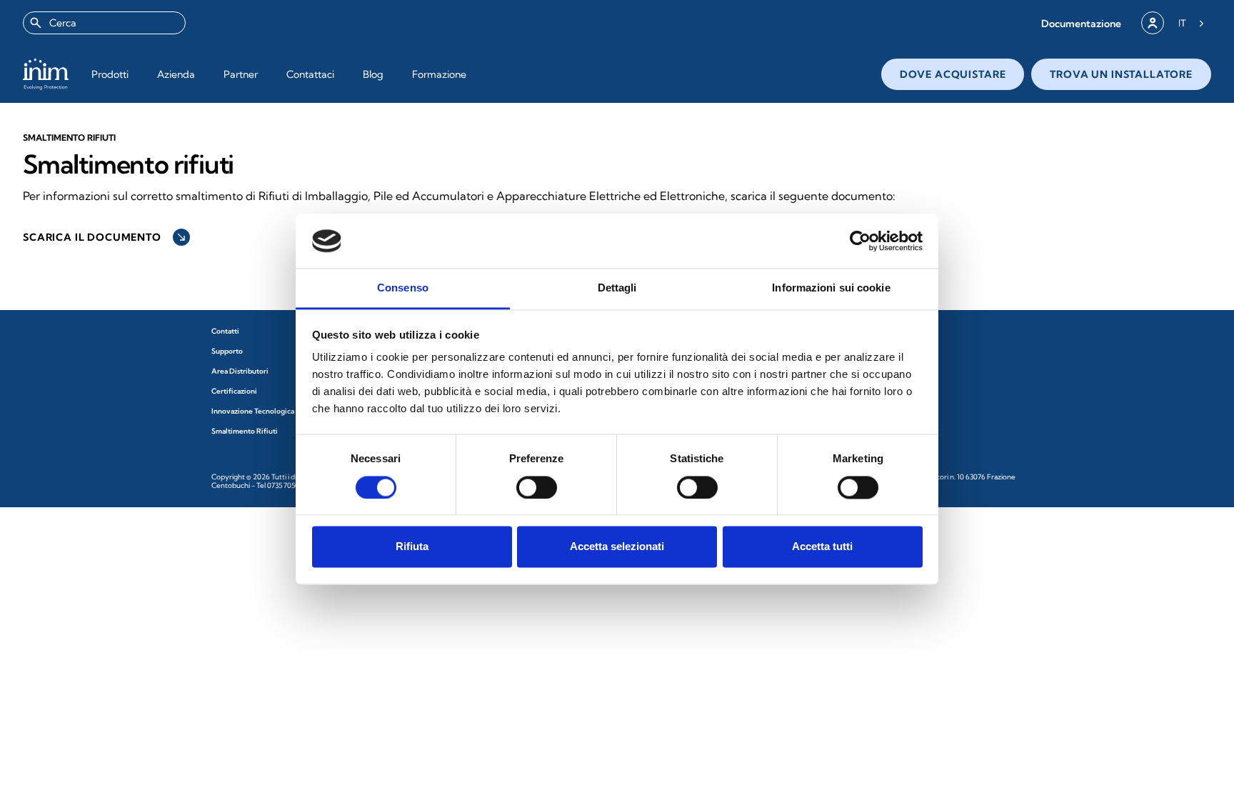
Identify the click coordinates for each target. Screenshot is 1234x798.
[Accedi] (1152, 22)
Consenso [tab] (402, 288)
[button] (1081, 23)
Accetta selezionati (617, 547)
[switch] (536, 487)
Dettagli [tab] (617, 288)
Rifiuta (412, 547)
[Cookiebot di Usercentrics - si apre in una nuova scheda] (860, 240)
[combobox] (104, 22)
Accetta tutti (822, 547)
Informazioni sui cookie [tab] (831, 288)
